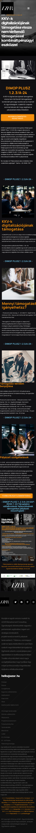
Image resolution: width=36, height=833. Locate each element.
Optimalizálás (6, 727)
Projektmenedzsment (8, 721)
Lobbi (3, 734)
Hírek (3, 702)
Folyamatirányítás (7, 724)
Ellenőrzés (4, 731)
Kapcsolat (4, 698)
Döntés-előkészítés (8, 714)
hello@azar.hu (10, 675)
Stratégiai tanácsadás (9, 711)
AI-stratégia (5, 737)
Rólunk (3, 685)
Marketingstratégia (7, 744)
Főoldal (3, 682)
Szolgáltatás (5, 689)
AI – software (5, 740)
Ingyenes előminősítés (9, 692)
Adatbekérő (5, 695)
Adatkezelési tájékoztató (10, 705)
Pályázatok (5, 717)
